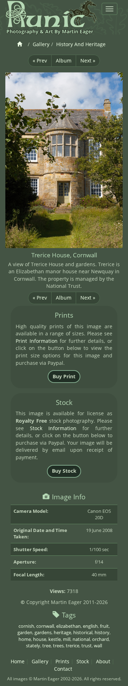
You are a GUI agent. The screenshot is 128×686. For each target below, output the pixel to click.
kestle (54, 639)
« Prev (40, 60)
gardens (43, 632)
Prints (62, 661)
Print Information (36, 340)
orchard (100, 639)
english (90, 626)
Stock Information (53, 428)
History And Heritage (81, 44)
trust (86, 645)
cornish (26, 626)
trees (58, 645)
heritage (62, 632)
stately (33, 645)
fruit (104, 626)
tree (46, 645)
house (39, 639)
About (103, 661)
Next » (87, 60)
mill (66, 639)
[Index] (21, 44)
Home (18, 661)
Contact (63, 668)
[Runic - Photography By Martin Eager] (51, 13)
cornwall (45, 626)
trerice (72, 645)
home (24, 639)
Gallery (41, 44)
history (102, 632)
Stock (82, 661)
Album (63, 60)
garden (24, 632)
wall (98, 645)
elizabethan (68, 626)
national (81, 639)
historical (82, 632)
